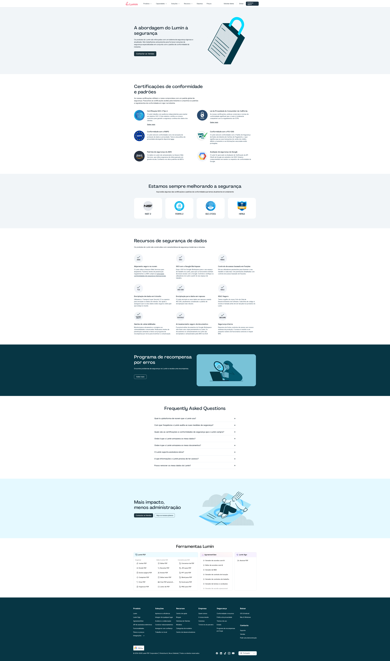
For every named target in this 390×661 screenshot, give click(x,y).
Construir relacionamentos (164, 624)
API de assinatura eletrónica (142, 624)
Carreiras (201, 621)
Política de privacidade (224, 617)
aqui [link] (172, 139)
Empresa (200, 3)
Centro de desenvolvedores (185, 632)
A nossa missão (203, 617)
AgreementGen (138, 621)
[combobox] (247, 653)
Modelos (179, 624)
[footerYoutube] (233, 653)
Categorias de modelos (184, 628)
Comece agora (250, 3)
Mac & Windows (245, 617)
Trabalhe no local (161, 632)
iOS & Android (244, 613)
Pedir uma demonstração (248, 638)
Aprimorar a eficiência (162, 613)
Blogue (178, 617)
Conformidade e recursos (225, 613)
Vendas (242, 634)
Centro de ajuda (181, 613)
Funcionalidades (138, 628)
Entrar (241, 3)
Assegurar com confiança (163, 628)
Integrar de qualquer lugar (164, 617)
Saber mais (151, 124)
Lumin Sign (136, 617)
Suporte (243, 630)
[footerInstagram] (229, 653)
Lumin (135, 613)
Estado (219, 624)
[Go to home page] (132, 3)
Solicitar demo (229, 3)
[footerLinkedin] (221, 653)
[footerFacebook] (217, 653)
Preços (209, 3)
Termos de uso (222, 621)
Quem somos (202, 613)
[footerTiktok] (225, 653)
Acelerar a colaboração (163, 621)
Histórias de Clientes (183, 621)
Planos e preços (138, 632)
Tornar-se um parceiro (205, 624)
